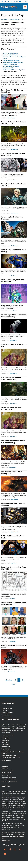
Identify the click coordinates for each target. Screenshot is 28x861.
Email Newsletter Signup (7, 770)
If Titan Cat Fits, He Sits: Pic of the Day (12, 537)
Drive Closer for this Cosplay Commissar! (12, 91)
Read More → (11, 118)
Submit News (5, 768)
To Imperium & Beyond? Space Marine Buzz (13, 281)
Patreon (2, 1)
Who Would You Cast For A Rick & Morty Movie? (13, 604)
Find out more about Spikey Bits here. (13, 832)
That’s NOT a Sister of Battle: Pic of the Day (13, 185)
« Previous (8, 680)
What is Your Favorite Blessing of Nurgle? (13, 646)
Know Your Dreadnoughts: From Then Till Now (13, 568)
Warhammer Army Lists (7, 712)
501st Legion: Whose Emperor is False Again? (13, 154)
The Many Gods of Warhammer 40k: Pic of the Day (13, 442)
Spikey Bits (4, 19)
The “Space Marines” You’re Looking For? (11, 473)
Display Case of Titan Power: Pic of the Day (13, 504)
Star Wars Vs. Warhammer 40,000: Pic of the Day (11, 378)
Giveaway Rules (5, 740)
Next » (14, 684)
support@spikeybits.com (9, 782)
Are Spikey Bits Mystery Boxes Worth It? (11, 757)
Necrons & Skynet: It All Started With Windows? (13, 123)
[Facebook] (10, 849)
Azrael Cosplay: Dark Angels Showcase (12, 218)
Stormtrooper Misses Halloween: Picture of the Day (13, 316)
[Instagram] (20, 849)
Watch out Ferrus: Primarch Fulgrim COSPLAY (11, 409)
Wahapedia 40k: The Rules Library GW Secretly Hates (14, 834)
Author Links (4, 753)
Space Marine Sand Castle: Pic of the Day (13, 251)
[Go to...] (25, 7)
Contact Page (5, 766)
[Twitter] (15, 849)
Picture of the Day (14, 19)
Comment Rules (5, 737)
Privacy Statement (6, 738)
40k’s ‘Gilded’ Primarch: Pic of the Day (13, 345)
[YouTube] (5, 854)
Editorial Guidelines (6, 748)
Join (26, 1)
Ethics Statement (5, 744)
